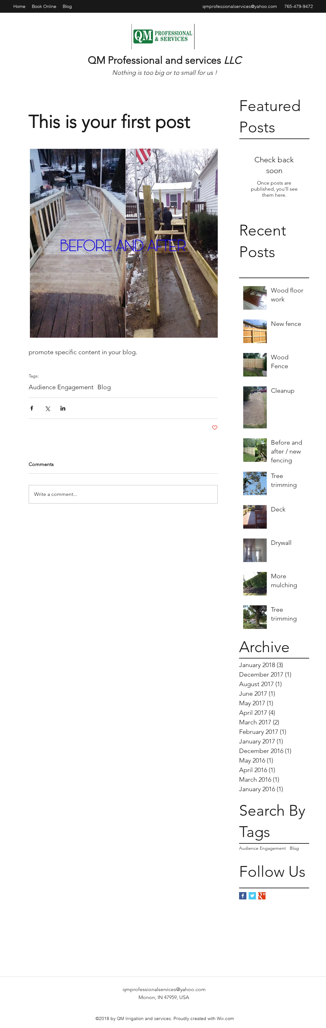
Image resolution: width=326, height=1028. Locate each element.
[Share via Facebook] (32, 408)
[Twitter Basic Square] (252, 895)
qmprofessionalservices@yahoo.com (239, 6)
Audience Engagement (262, 848)
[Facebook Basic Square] (242, 895)
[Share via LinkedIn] (63, 408)
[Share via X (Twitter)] (47, 408)
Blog (294, 848)
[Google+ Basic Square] (262, 895)
